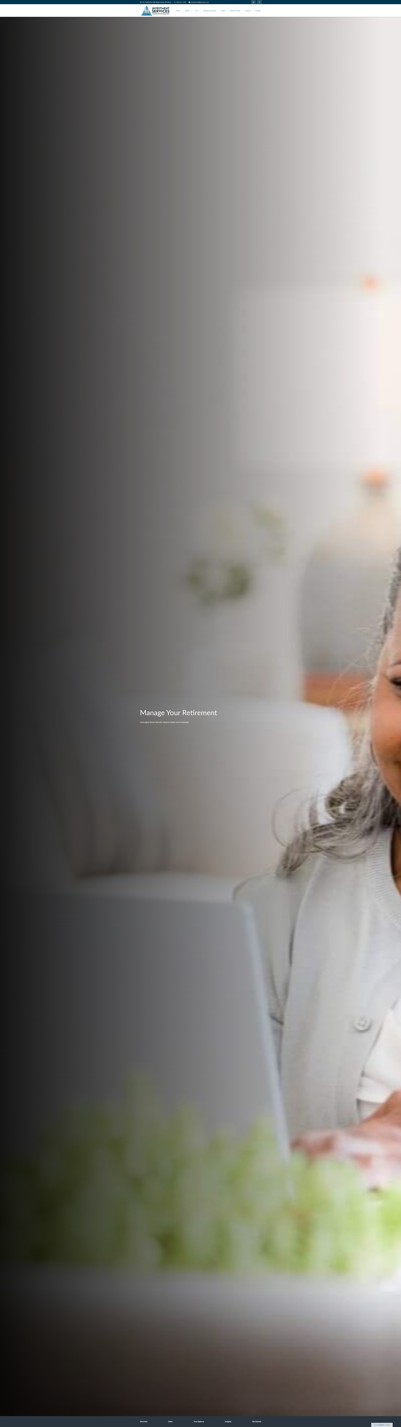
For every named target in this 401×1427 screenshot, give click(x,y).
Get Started (256, 1421)
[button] (178, 10)
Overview (143, 1421)
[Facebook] (259, 2)
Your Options (199, 1421)
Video (170, 1421)
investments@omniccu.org (200, 2)
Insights (228, 1421)
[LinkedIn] (253, 2)
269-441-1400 (181, 2)
